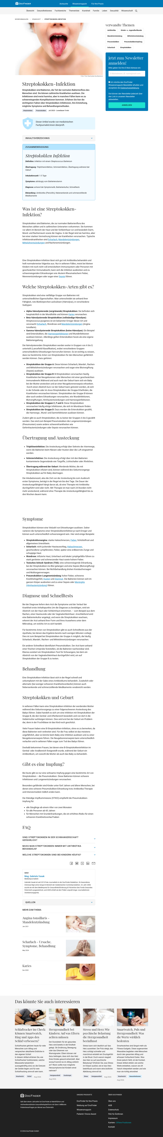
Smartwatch (20, 1076)
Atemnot (59, 579)
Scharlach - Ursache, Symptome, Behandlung (38, 944)
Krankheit (86, 11)
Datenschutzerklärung (130, 88)
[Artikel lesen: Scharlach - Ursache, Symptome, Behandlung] (80, 949)
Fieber (73, 540)
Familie (96, 11)
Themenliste (74, 11)
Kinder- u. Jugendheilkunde (131, 30)
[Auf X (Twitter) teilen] (82, 863)
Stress (86, 1076)
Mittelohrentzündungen (33, 242)
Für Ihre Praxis (97, 4)
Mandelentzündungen (68, 239)
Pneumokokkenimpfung (133, 42)
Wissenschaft (127, 11)
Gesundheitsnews (44, 11)
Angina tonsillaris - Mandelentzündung (36, 920)
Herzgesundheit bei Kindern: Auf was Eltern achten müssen (64, 1033)
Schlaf (29, 1076)
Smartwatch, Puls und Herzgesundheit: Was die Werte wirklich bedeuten (131, 1035)
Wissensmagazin (79, 4)
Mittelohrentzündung (135, 36)
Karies (71, 314)
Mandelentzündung (114, 36)
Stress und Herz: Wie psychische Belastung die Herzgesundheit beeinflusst (97, 1035)
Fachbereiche (60, 11)
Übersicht (30, 11)
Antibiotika (111, 30)
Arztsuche (64, 4)
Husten (46, 579)
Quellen (30, 902)
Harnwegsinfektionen (58, 333)
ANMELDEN (127, 105)
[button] (136, 10)
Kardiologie (67, 1075)
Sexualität (114, 11)
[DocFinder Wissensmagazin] (23, 3)
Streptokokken (27, 110)
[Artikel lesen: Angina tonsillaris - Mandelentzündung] (80, 925)
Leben (104, 11)
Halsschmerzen (74, 546)
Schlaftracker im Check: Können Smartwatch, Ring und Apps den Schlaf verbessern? (30, 1035)
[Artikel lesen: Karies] (80, 973)
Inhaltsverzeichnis (37, 138)
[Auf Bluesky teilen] (76, 863)
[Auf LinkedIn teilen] (87, 863)
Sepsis (62, 276)
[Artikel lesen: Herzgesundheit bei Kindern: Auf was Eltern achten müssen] (98, 1018)
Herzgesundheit (55, 1075)
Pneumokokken (41, 110)
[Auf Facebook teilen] (71, 863)
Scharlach (52, 239)
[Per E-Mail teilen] (93, 863)
